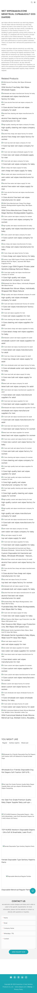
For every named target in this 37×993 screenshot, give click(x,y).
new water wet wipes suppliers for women (18, 651)
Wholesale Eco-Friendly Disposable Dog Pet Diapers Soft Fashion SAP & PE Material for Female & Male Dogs (17, 771)
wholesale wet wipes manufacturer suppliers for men (15, 412)
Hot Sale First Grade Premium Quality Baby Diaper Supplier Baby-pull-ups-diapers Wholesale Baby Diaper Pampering (18, 801)
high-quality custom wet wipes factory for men (18, 503)
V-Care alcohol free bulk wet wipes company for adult (15, 108)
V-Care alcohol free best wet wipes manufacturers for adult (15, 198)
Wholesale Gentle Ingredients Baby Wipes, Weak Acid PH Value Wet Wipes (18, 636)
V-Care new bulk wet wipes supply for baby (16, 378)
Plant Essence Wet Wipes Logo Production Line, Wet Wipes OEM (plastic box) (18, 625)
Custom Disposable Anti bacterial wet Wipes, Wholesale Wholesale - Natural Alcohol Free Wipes (16, 554)
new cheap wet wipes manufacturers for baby (17, 248)
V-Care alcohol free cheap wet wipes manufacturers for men (16, 574)
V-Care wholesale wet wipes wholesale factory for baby (17, 699)
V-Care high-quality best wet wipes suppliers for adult (15, 472)
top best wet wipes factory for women (16, 582)
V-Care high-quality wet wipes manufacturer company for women (15, 278)
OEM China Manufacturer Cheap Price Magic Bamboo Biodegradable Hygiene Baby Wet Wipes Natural (17, 211)
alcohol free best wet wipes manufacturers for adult (12, 597)
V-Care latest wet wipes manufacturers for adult (17, 351)
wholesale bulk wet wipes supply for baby (18, 589)
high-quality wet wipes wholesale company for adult (14, 299)
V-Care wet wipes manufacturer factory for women (17, 308)
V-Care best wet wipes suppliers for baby (18, 545)
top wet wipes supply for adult (13, 538)
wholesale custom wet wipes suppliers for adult (18, 342)
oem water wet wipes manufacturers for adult (17, 178)
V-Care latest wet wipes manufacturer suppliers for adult (16, 396)
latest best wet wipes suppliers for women (18, 435)
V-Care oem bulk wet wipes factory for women (17, 452)
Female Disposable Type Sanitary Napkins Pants (18, 861)
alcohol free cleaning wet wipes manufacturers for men (14, 119)
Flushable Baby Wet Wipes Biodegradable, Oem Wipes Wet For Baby (18, 608)
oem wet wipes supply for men (13, 644)
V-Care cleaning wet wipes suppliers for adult (17, 323)
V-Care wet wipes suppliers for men (15, 316)
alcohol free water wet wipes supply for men (17, 187)
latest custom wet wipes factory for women (15, 688)
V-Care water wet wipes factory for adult (17, 707)
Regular (4, 743)
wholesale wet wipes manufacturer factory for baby (15, 97)
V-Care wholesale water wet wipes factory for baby (18, 369)
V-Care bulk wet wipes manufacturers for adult (18, 421)
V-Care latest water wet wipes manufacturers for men (13, 660)
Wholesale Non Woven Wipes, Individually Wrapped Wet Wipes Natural (18, 289)
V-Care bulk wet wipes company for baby (18, 164)
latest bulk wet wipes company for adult (17, 386)
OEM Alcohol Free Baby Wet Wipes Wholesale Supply (15, 88)
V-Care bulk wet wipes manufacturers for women (18, 524)
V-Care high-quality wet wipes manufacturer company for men (14, 483)
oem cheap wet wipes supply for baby (16, 171)
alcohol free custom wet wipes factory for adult (18, 563)
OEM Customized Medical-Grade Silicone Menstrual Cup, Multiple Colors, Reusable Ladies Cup (17, 716)
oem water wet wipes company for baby (17, 532)
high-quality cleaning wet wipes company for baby (18, 129)
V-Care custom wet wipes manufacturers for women (17, 679)
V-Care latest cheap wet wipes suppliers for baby (17, 333)
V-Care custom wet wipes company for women (17, 220)
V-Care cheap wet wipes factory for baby (18, 256)
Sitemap (29, 987)
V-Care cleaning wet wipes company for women (17, 461)
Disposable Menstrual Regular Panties (17, 890)
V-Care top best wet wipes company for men (17, 147)
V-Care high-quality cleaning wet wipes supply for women (17, 494)
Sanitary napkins (14, 743)
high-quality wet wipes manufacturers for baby (18, 230)
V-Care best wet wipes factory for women (18, 429)
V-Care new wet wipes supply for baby (17, 616)
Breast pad (24, 743)
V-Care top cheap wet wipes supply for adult (17, 360)
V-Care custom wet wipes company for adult (17, 239)
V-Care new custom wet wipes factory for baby (18, 443)
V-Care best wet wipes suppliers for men (17, 404)
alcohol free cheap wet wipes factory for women (17, 138)
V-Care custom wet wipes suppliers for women (17, 669)
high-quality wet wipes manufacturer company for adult (16, 514)
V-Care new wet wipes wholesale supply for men (17, 156)
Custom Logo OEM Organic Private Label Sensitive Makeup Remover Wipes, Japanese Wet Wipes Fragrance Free (17, 267)
